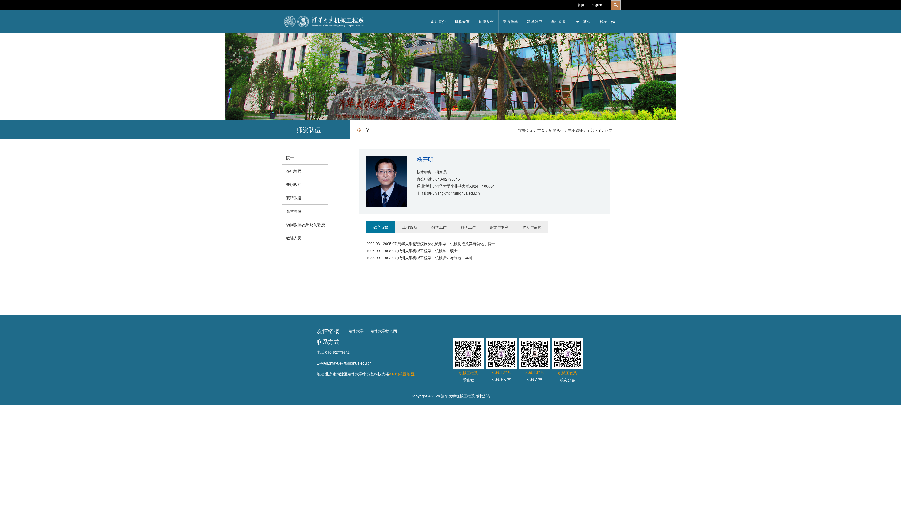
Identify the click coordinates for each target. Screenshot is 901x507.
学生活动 (558, 21)
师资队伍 (486, 21)
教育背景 (380, 227)
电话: (321, 352)
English (596, 4)
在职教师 (575, 130)
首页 (581, 4)
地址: (321, 373)
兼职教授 (293, 184)
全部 (590, 130)
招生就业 (583, 21)
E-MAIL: (323, 363)
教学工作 (439, 227)
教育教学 (510, 21)
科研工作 (468, 227)
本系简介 (438, 21)
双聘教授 (293, 197)
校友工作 (607, 21)
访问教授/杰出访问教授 (305, 224)
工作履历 (409, 227)
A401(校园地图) (402, 373)
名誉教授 (293, 211)
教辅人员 (293, 238)
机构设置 (462, 21)
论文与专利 (499, 227)
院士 (290, 157)
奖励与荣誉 (532, 227)
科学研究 (534, 21)
